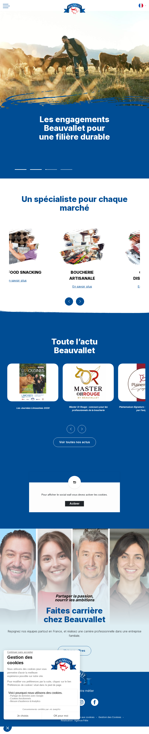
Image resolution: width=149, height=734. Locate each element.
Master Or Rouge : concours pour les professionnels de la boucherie (88, 409)
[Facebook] (94, 702)
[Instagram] (81, 702)
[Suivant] (80, 301)
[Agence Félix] (74, 9)
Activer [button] (74, 503)
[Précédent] (69, 301)
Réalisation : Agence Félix (74, 720)
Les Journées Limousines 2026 (32, 408)
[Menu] (5, 6)
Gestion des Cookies (109, 717)
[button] (142, 5)
